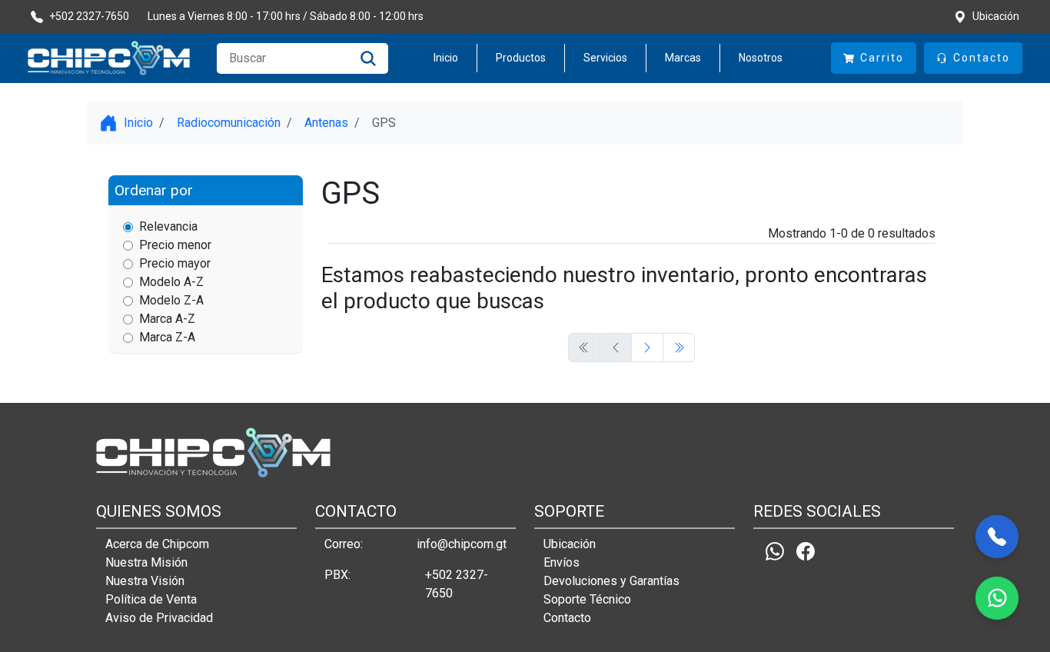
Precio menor (175, 245)
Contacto (567, 617)
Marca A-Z (167, 318)
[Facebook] (805, 551)
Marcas (683, 58)
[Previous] (647, 347)
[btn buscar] (368, 58)
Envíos (561, 562)
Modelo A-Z (171, 281)
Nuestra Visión (144, 581)
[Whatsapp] (775, 551)
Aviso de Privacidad (159, 617)
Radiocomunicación (229, 122)
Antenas (326, 122)
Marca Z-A (167, 337)
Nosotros (761, 58)
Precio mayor (175, 263)
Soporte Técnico (587, 599)
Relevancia (168, 226)
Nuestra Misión (146, 562)
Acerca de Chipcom (157, 544)
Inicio (446, 58)
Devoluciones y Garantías (611, 581)
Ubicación (569, 544)
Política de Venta (151, 599)
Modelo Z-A (171, 300)
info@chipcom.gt (462, 544)
